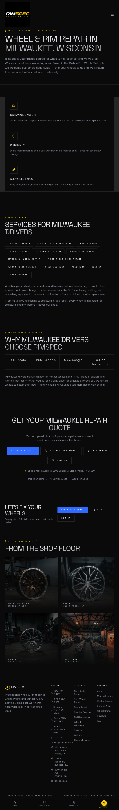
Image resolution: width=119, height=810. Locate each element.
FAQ (99, 720)
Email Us (61, 460)
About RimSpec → (81, 478)
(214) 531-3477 (59, 693)
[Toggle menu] (112, 15)
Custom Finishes (82, 740)
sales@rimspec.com (60, 742)
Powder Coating (82, 712)
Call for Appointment (63, 451)
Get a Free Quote (22, 450)
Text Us (58, 737)
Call (100, 510)
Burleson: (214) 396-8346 (58, 710)
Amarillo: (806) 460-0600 (59, 729)
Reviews (101, 716)
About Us (101, 691)
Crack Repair (80, 707)
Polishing (78, 730)
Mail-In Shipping (105, 696)
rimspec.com (61, 781)
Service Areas (104, 706)
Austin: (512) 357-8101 (60, 720)
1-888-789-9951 (60, 701)
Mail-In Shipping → (37, 478)
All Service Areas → (60, 478)
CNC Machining (82, 717)
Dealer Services (105, 701)
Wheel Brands (104, 711)
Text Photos (99, 451)
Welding (78, 735)
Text (68, 518)
